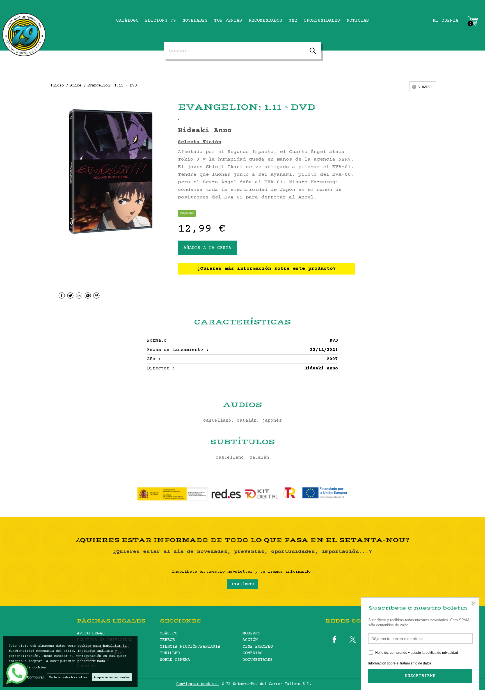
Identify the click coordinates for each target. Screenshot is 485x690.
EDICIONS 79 (160, 20)
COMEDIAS (252, 653)
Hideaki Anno (205, 131)
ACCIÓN (250, 640)
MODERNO (251, 633)
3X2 (293, 20)
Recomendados (265, 20)
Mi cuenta (445, 20)
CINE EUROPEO (257, 646)
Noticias (358, 20)
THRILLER (170, 653)
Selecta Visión (199, 142)
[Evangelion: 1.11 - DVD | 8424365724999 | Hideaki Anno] (110, 171)
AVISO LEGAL (91, 633)
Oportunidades (322, 20)
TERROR (167, 640)
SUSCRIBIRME (420, 675)
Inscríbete (242, 584)
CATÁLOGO (127, 20)
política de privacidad (441, 653)
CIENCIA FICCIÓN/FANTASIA (190, 646)
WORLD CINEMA (175, 659)
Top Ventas (228, 20)
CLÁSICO (168, 633)
